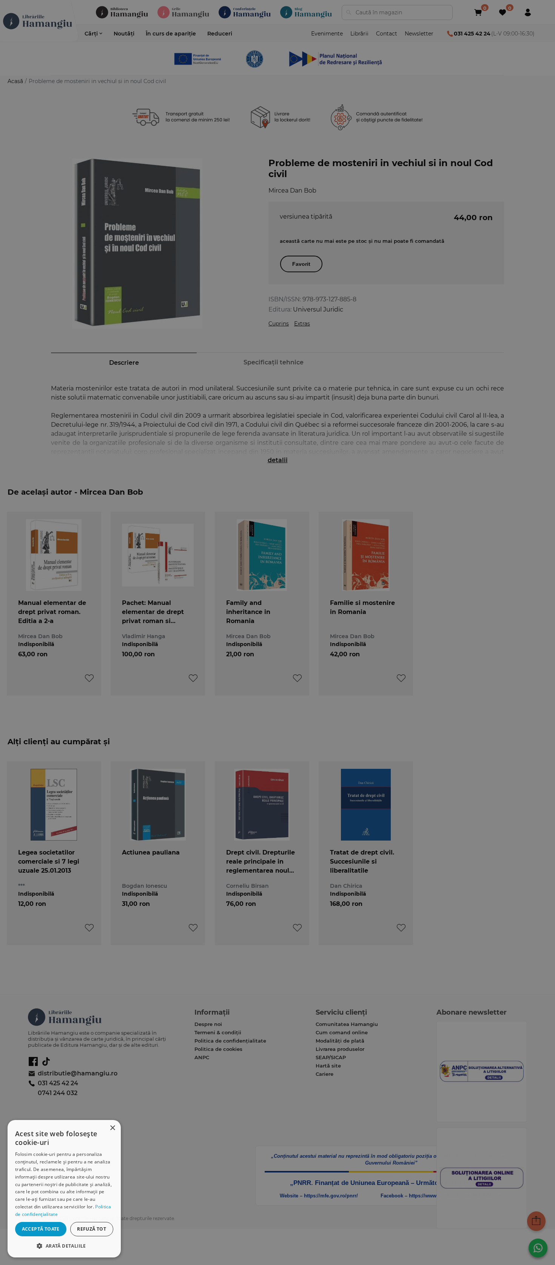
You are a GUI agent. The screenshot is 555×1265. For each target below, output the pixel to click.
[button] (64, 1245)
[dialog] (64, 1188)
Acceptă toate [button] (41, 1229)
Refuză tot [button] (91, 1229)
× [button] (112, 1128)
